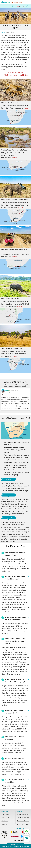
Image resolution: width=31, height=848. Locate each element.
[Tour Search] (27, 6)
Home (3, 32)
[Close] (22, 844)
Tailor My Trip (13, 844)
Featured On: (19, 829)
